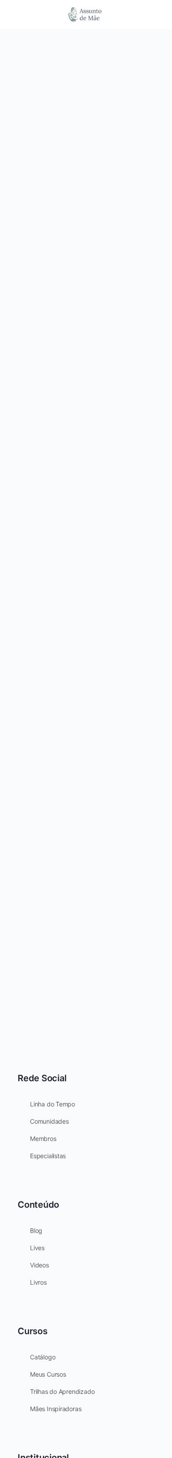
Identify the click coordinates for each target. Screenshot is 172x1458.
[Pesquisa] (155, 14)
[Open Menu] (14, 13)
